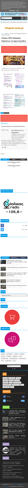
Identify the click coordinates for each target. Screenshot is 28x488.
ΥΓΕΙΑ (14, 360)
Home (2, 33)
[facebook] (12, 368)
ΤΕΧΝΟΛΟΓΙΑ (8, 360)
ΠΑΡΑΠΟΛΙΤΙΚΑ (4, 358)
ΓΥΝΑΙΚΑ (16, 354)
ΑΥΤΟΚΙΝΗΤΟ (10, 354)
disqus (13, 159)
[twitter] (14, 368)
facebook (23, 159)
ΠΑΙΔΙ (20, 356)
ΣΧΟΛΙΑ (23, 257)
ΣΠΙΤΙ (2, 360)
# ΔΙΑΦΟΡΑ (6, 113)
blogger (5, 159)
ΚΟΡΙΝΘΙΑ (9, 356)
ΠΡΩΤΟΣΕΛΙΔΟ (22, 358)
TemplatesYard (15, 484)
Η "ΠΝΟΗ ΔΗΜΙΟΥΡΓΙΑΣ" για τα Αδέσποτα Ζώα (17, 267)
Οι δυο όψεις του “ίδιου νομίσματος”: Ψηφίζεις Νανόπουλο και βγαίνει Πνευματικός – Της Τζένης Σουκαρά (17, 274)
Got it (17, 10)
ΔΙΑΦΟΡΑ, (16, 44)
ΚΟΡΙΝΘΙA (15, 356)
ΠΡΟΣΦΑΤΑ (5, 257)
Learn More (12, 10)
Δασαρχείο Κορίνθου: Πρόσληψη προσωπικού (17, 285)
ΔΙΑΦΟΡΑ (7, 33)
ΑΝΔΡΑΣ (3, 354)
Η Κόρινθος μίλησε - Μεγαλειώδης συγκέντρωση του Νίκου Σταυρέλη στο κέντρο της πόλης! (17, 262)
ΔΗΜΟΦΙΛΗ (14, 257)
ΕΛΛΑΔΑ (3, 356)
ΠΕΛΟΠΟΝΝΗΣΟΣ (13, 358)
